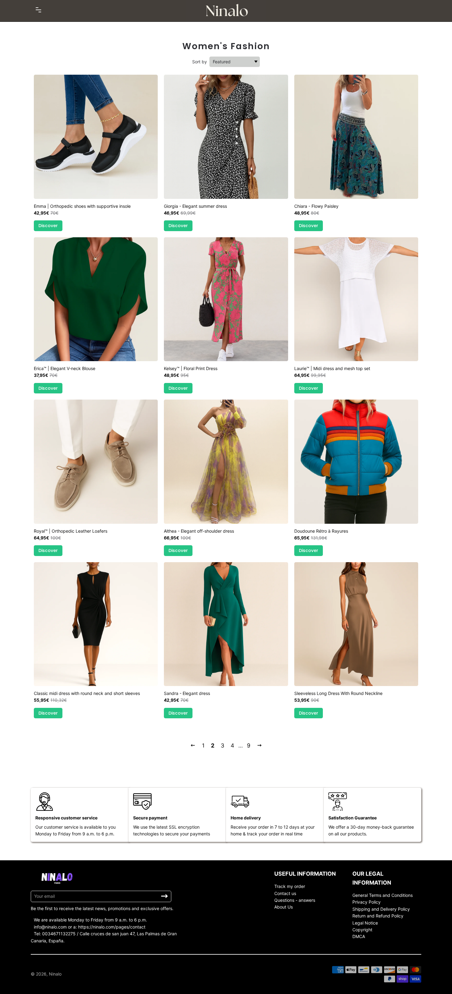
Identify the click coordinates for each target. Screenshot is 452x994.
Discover (48, 226)
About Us (283, 906)
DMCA (358, 936)
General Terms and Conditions (382, 895)
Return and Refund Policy (377, 915)
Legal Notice (365, 922)
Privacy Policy (366, 902)
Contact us (285, 893)
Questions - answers (294, 900)
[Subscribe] (164, 896)
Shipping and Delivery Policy (381, 909)
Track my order (289, 886)
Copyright (362, 929)
